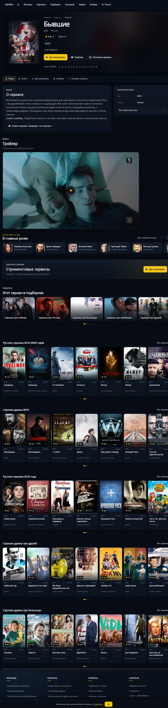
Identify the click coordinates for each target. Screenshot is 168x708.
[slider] (72, 66)
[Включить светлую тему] (18, 4)
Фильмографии (96, 691)
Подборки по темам (97, 685)
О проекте (134, 691)
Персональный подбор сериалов (63, 696)
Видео (82, 4)
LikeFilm (9, 4)
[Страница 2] (87, 323)
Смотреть (70, 4)
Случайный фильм (15, 691)
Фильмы (28, 4)
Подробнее (97, 704)
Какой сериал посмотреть (59, 685)
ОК (108, 704)
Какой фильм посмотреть (18, 685)
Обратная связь (138, 685)
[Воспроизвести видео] (71, 190)
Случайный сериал (56, 691)
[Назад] (162, 237)
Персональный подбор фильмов (21, 696)
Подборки (55, 4)
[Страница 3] (89, 323)
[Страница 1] (84, 323)
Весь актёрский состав (146, 237)
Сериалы (41, 4)
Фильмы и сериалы (97, 696)
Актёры (93, 4)
